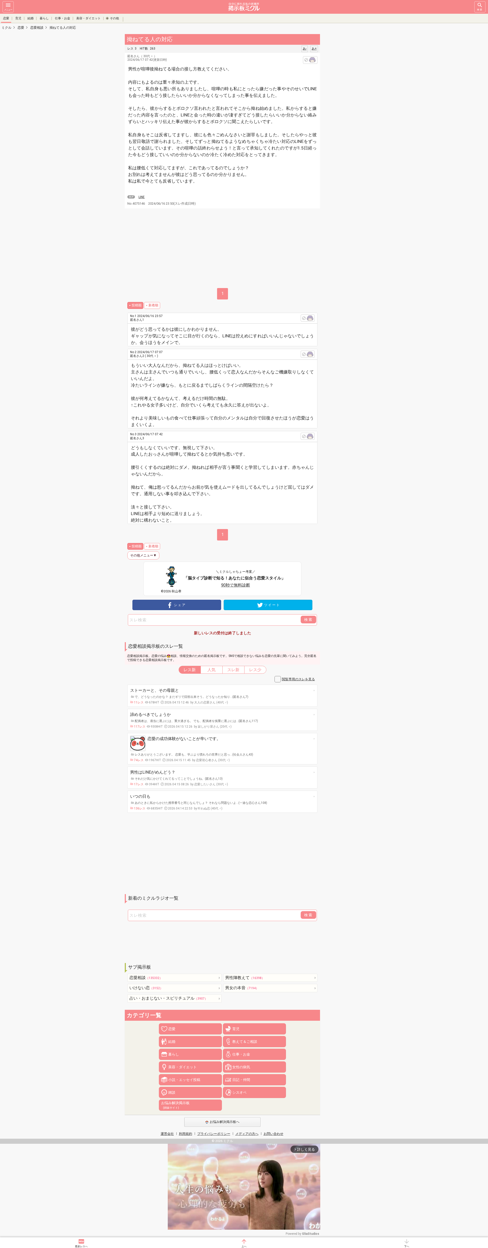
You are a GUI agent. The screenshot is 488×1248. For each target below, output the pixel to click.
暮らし (44, 18)
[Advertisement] (356, 109)
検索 (480, 9)
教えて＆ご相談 (244, 1042)
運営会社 (167, 1134)
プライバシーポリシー (213, 1134)
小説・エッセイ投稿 (184, 1080)
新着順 (153, 305)
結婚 (30, 18)
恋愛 (6, 18)
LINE (142, 197)
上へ (244, 1246)
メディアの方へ (246, 1134)
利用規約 (185, 1134)
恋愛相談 (145, 977)
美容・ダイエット (88, 18)
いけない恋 (146, 987)
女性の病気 (241, 1067)
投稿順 (137, 305)
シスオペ (239, 1092)
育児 (18, 18)
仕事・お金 (62, 18)
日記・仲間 (241, 1080)
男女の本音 (242, 987)
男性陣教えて (245, 977)
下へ (406, 1246)
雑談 (171, 1092)
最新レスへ (81, 1246)
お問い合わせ (273, 1134)
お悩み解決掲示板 (175, 1105)
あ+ (314, 48)
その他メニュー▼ (143, 555)
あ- (305, 48)
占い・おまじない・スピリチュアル (168, 998)
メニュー (8, 9)
